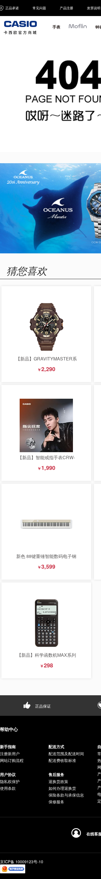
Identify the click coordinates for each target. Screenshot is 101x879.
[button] (78, 28)
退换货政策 (58, 781)
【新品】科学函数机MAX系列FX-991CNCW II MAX (46, 658)
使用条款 (8, 788)
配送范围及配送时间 (66, 753)
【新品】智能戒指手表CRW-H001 (46, 460)
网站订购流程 (12, 760)
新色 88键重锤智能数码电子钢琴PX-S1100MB (46, 559)
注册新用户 (10, 753)
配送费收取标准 (62, 760)
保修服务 (56, 801)
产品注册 (66, 7)
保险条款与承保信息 (66, 795)
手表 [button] (56, 27)
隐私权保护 (10, 781)
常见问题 (39, 7)
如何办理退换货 (62, 788)
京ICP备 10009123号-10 (21, 861)
